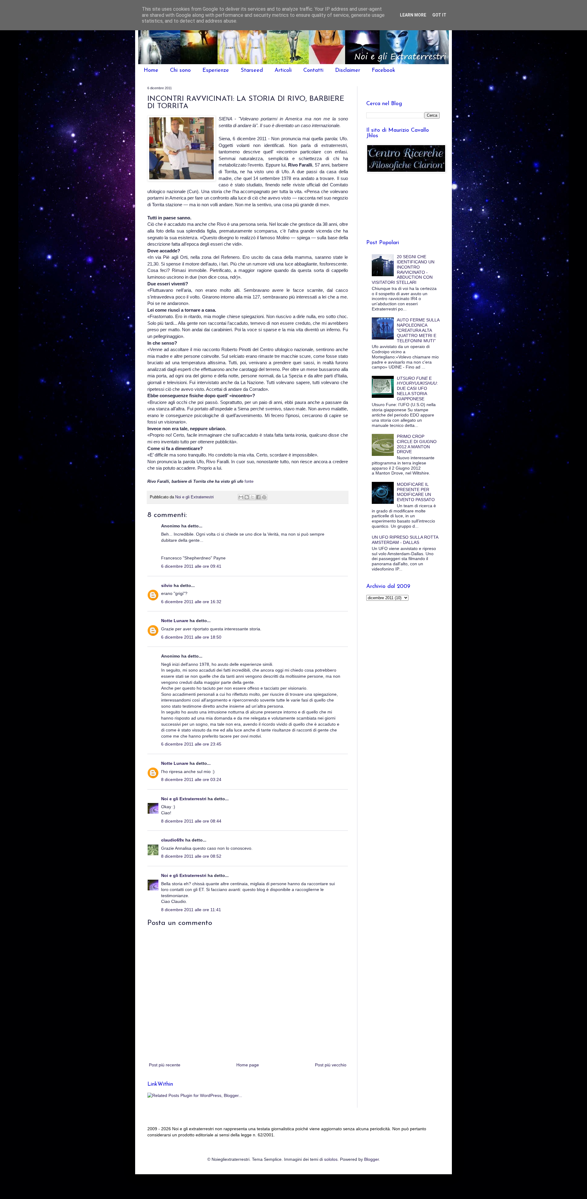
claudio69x (172, 840)
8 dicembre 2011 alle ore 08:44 (191, 821)
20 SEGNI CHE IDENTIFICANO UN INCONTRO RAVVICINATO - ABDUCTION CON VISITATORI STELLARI (403, 269)
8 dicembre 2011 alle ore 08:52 (191, 856)
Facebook (383, 70)
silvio (166, 585)
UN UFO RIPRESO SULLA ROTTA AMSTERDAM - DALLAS (405, 540)
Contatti (313, 70)
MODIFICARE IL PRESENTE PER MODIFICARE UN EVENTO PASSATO (416, 492)
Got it (439, 15)
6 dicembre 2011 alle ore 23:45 (191, 744)
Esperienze (215, 70)
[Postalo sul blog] (247, 497)
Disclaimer (347, 70)
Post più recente (164, 1064)
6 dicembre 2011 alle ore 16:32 (191, 601)
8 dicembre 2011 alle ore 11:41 (191, 909)
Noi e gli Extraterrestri (184, 798)
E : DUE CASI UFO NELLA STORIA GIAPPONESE (417, 388)
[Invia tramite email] (241, 497)
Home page (247, 1064)
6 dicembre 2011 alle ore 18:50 (191, 637)
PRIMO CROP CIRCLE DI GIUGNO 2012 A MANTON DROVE (417, 444)
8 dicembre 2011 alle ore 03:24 (191, 779)
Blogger (371, 1159)
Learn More (413, 15)
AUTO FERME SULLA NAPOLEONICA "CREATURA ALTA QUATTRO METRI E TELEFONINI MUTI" (418, 330)
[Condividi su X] (252, 497)
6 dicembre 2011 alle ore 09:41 (191, 566)
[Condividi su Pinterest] (264, 497)
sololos (331, 1159)
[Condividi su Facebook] (258, 497)
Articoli (283, 70)
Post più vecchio (330, 1064)
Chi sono (180, 70)
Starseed (252, 70)
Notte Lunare (174, 620)
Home (151, 70)
